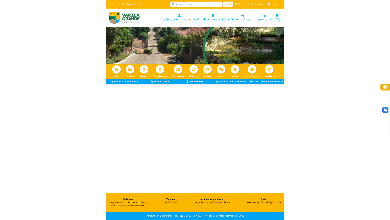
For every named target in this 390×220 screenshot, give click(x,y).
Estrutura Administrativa (179, 19)
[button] (271, 71)
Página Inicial (243, 4)
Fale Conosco (259, 4)
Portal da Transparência (213, 19)
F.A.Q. (277, 19)
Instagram (274, 4)
